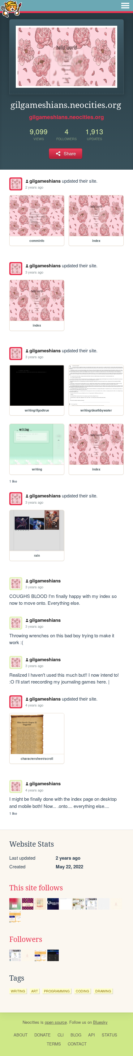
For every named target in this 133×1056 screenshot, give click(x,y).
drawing (103, 991)
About (21, 1035)
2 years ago (34, 187)
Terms (54, 1044)
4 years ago (34, 704)
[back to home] (11, 8)
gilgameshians (45, 180)
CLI (61, 1035)
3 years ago (34, 272)
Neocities (31, 1022)
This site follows (36, 888)
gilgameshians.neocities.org (66, 117)
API (91, 1035)
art (34, 991)
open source (56, 1022)
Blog (76, 1035)
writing (18, 991)
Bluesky (100, 1022)
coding (82, 991)
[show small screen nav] (125, 5)
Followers (25, 939)
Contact (77, 1044)
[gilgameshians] (16, 184)
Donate (42, 1035)
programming (57, 991)
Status (109, 1035)
